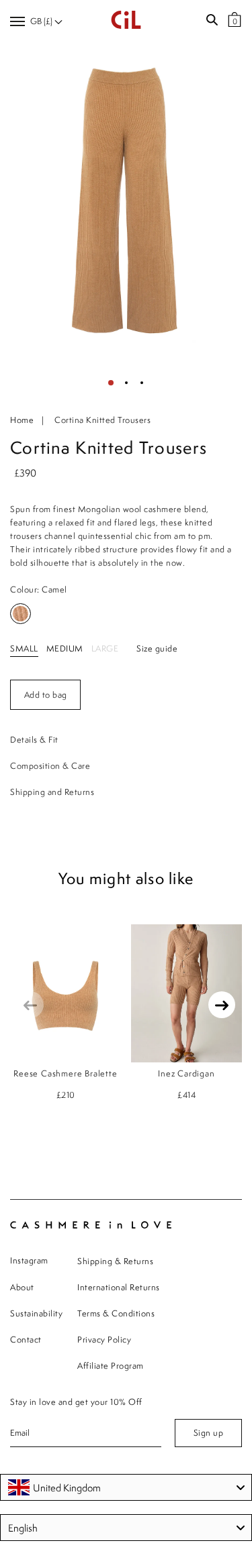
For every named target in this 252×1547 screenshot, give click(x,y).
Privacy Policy (104, 1339)
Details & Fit (34, 739)
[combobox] (126, 1487)
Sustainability (36, 1313)
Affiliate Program (110, 1365)
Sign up (209, 1432)
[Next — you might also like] (221, 1004)
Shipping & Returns (115, 1261)
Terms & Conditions (116, 1313)
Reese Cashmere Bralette (65, 1073)
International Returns (118, 1287)
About (22, 1287)
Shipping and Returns (52, 792)
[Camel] (20, 613)
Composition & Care (50, 765)
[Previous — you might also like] (30, 1004)
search (212, 20)
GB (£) (42, 21)
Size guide (156, 648)
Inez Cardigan (186, 1073)
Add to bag (45, 694)
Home (22, 420)
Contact (26, 1339)
